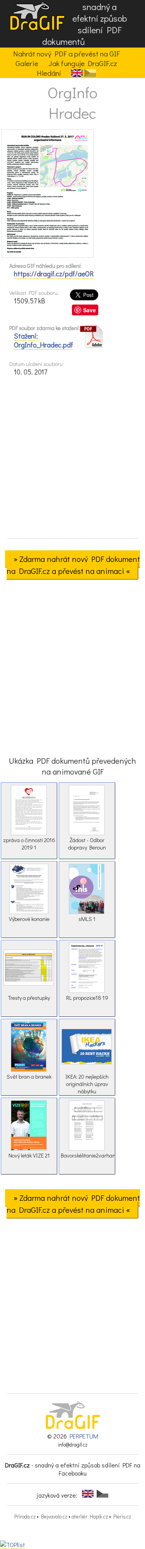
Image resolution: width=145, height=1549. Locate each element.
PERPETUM (84, 1436)
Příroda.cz (25, 1516)
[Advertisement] (72, 459)
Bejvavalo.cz (54, 1516)
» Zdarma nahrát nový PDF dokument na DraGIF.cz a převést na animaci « (73, 564)
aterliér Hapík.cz (90, 1516)
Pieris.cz (122, 1516)
